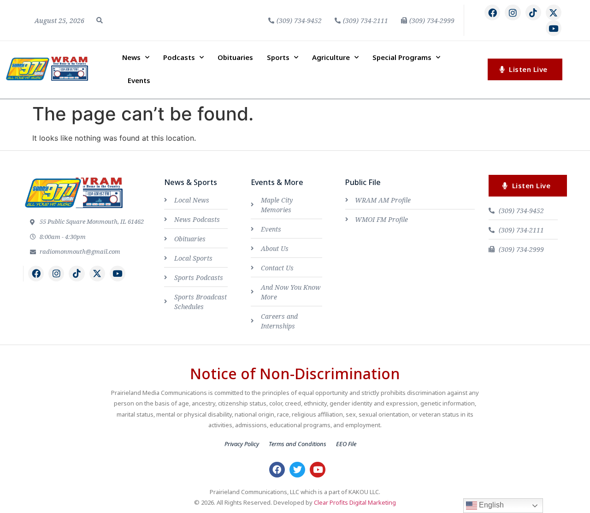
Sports (278, 57)
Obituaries (235, 57)
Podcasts (179, 57)
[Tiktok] (533, 12)
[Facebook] (492, 12)
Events (139, 80)
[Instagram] (512, 12)
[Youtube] (553, 28)
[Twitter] (297, 469)
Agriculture (331, 57)
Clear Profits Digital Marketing (355, 502)
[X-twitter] (553, 12)
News (131, 57)
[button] (99, 20)
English (490, 505)
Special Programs (401, 57)
